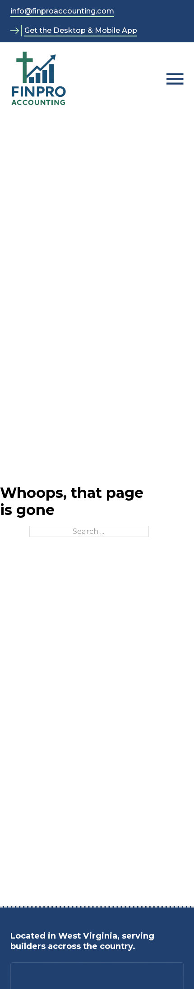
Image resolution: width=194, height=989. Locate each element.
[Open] (175, 79)
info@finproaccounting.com (62, 10)
